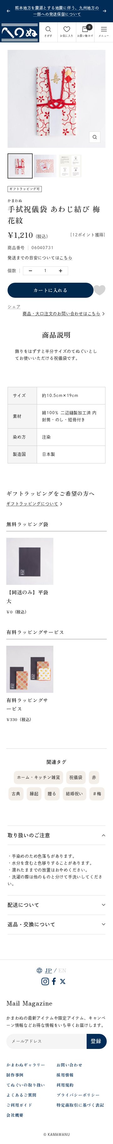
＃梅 (97, 794)
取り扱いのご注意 (29, 835)
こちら (65, 258)
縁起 (34, 794)
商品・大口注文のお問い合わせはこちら (61, 314)
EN (62, 970)
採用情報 (65, 1075)
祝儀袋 (75, 777)
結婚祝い (74, 794)
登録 (96, 1041)
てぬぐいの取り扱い (25, 1085)
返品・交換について (32, 924)
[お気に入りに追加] (99, 290)
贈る (52, 794)
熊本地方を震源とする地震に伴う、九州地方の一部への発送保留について (57, 11)
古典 (16, 794)
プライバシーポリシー (78, 1095)
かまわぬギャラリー (25, 1065)
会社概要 (15, 1115)
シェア (14, 307)
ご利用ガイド (19, 1105)
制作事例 (15, 1075)
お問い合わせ (69, 1065)
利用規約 (65, 1085)
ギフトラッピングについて (32, 504)
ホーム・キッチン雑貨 (38, 777)
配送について (24, 904)
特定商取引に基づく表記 (80, 1105)
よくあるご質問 (21, 1095)
